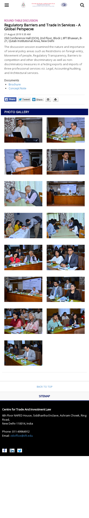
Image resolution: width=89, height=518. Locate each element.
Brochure (15, 84)
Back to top (44, 386)
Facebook (4, 450)
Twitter (19, 450)
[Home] (44, 5)
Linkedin (12, 450)
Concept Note (17, 88)
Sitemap (44, 396)
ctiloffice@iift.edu (21, 436)
